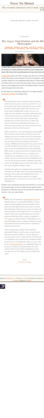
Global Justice (28, 47)
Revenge (21, 48)
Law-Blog (25, 278)
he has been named (16, 244)
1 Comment (21, 262)
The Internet (32, 48)
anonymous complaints (8, 94)
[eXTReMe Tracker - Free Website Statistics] (2, 288)
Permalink (28, 262)
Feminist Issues (12, 47)
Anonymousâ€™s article (31, 199)
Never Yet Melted (22, 3)
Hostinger (28, 280)
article (10, 219)
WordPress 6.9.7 (10, 278)
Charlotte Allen (5, 76)
